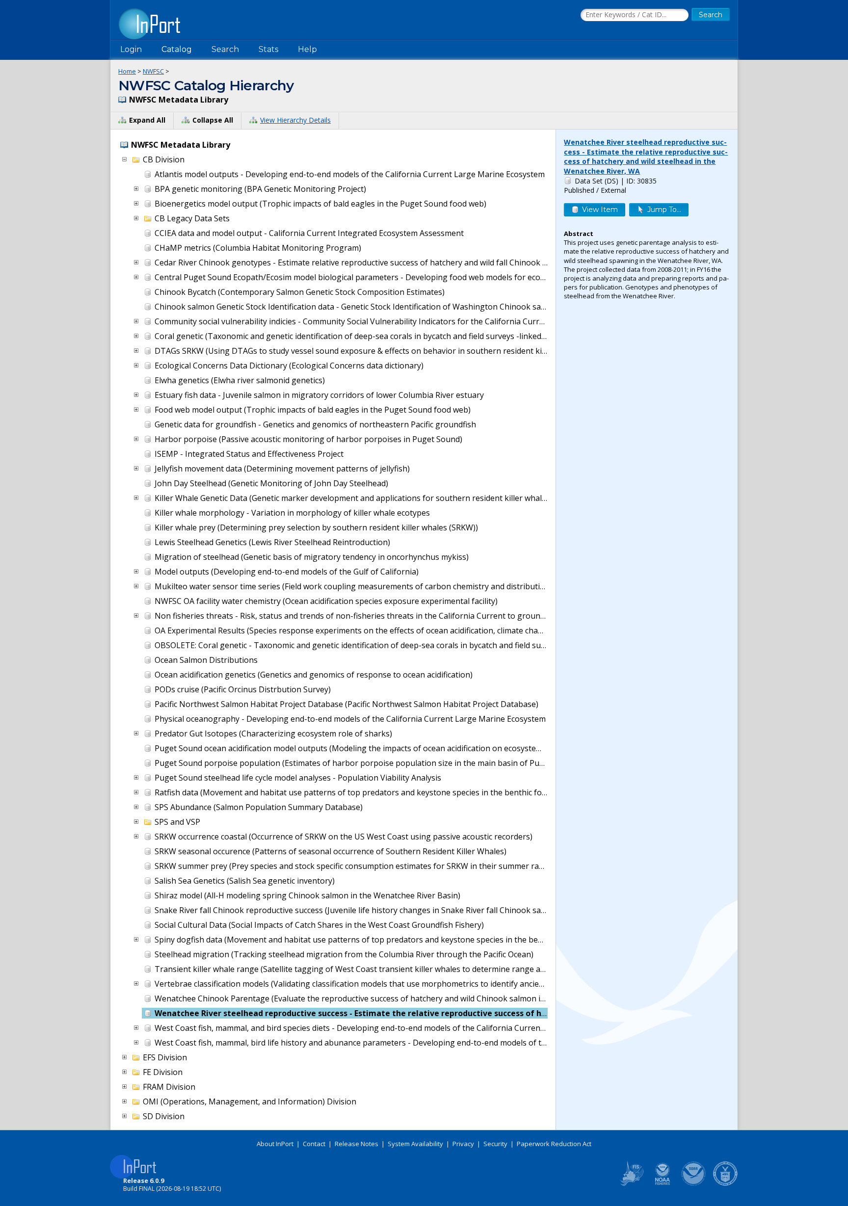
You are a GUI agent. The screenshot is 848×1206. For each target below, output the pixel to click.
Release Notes (356, 1143)
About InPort (275, 1143)
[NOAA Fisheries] (662, 1184)
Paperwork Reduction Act (554, 1143)
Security (495, 1143)
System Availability (415, 1143)
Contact (314, 1143)
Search (225, 49)
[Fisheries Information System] (631, 1184)
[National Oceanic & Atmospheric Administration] (694, 1184)
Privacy (463, 1143)
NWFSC (153, 71)
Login (131, 49)
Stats (268, 49)
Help (307, 49)
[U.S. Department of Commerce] (725, 1184)
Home (127, 71)
